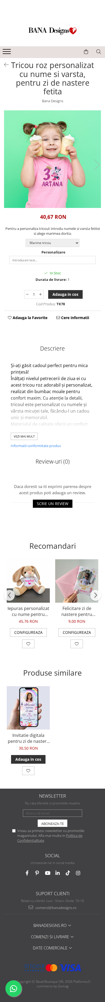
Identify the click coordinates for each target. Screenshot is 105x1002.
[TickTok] (68, 873)
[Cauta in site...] (99, 51)
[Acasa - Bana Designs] (52, 32)
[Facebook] (27, 873)
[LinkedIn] (57, 873)
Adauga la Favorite (29, 317)
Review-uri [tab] (53, 461)
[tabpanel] (52, 159)
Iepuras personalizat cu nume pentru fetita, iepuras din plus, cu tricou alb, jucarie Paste (28, 611)
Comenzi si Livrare (50, 936)
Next (96, 164)
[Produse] (7, 53)
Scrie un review (52, 503)
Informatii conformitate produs (36, 445)
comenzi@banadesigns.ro (55, 907)
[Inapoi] (4, 64)
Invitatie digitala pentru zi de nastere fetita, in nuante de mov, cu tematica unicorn (28, 738)
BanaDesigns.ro (50, 925)
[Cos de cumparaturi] (86, 51)
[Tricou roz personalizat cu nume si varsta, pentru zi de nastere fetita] (52, 159)
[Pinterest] (37, 873)
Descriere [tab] (52, 348)
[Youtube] (47, 873)
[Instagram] (78, 873)
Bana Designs (52, 100)
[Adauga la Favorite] (28, 644)
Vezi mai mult (24, 436)
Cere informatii (74, 317)
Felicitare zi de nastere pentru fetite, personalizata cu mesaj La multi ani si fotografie (76, 611)
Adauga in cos (65, 294)
